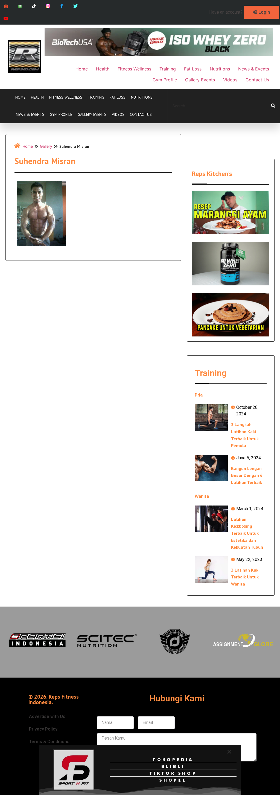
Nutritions (142, 97)
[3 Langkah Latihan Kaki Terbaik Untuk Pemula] (211, 417)
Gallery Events (92, 114)
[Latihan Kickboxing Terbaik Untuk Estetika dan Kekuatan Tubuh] (211, 519)
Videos (118, 114)
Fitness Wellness (65, 97)
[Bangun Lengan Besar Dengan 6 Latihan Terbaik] (211, 468)
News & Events (30, 114)
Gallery (46, 146)
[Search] (273, 106)
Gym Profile (61, 114)
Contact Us (141, 114)
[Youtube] (6, 18)
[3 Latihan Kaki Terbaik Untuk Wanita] (211, 569)
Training (96, 97)
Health (37, 97)
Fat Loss (118, 97)
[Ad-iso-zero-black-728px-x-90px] (159, 54)
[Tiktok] (34, 6)
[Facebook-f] (62, 6)
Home (20, 97)
